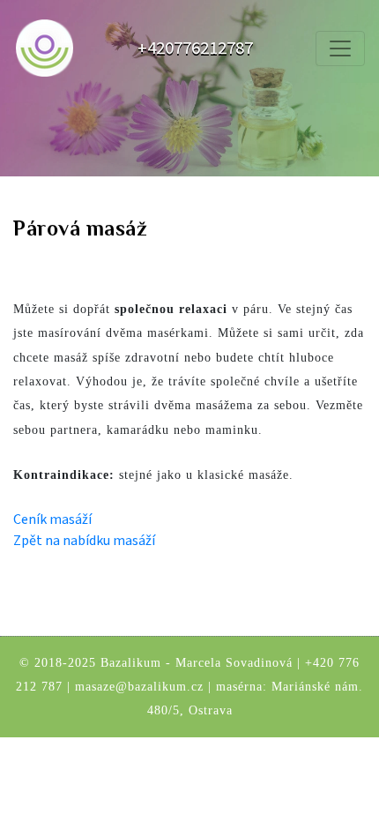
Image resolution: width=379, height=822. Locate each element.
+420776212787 (195, 48)
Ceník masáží (52, 519)
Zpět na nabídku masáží (84, 540)
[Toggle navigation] (340, 48)
